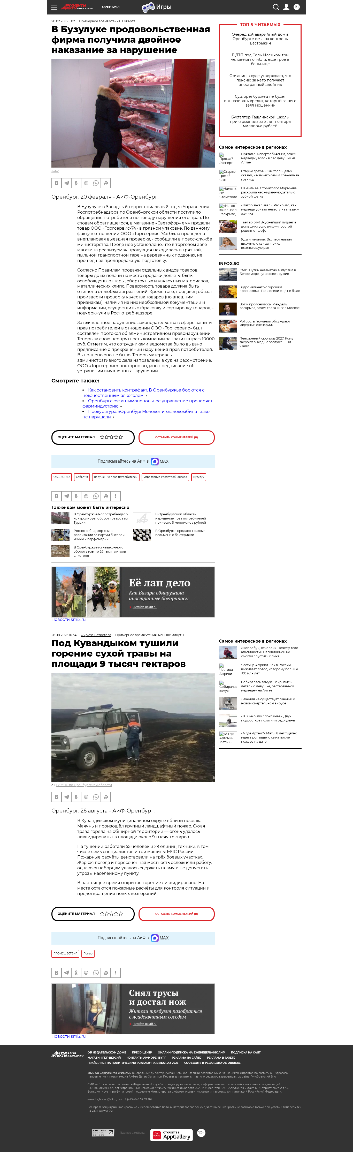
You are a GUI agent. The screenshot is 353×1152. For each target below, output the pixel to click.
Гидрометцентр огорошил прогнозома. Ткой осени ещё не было (270, 289)
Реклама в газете (221, 1057)
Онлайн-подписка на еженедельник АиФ (191, 1052)
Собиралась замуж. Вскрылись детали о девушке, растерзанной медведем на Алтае (267, 686)
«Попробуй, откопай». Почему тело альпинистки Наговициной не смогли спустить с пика (269, 652)
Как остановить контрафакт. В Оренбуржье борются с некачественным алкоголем (143, 393)
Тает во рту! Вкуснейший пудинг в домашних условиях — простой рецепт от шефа (268, 226)
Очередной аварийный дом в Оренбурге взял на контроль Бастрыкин (260, 39)
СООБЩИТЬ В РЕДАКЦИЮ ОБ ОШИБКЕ (212, 1063)
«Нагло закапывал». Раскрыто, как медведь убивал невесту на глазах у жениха (270, 209)
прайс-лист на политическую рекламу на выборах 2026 (133, 1063)
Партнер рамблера (132, 1132)
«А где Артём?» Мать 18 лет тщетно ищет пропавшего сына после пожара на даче (269, 737)
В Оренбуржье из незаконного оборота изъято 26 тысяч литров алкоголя (100, 551)
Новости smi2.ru (68, 619)
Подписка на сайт (245, 1052)
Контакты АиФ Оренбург (146, 1057)
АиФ (55, 171)
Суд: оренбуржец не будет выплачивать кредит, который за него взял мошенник (260, 101)
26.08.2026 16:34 (63, 635)
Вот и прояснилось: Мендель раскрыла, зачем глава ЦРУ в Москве (270, 306)
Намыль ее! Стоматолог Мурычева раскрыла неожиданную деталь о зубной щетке (269, 192)
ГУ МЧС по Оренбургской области (84, 785)
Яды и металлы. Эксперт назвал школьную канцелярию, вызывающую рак (266, 243)
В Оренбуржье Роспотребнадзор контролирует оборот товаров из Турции (101, 518)
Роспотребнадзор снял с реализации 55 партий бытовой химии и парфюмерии (99, 535)
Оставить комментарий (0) (176, 437)
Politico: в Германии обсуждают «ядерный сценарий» (265, 323)
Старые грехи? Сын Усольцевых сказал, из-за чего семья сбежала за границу (270, 175)
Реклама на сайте (186, 1057)
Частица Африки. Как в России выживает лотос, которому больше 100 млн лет (269, 669)
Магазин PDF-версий (104, 1057)
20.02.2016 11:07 (63, 21)
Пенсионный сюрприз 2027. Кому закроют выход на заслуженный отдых (266, 342)
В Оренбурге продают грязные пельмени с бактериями (180, 533)
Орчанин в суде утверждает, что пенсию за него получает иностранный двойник (260, 80)
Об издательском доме (107, 1052)
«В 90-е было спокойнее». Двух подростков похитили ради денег (268, 718)
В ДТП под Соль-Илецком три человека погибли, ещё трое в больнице (260, 59)
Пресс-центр (142, 1052)
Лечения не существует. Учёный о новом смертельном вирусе (268, 701)
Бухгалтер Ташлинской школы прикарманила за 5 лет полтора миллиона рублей (260, 121)
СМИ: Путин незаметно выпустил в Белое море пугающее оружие (268, 272)
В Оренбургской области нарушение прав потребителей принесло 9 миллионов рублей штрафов (169, 520)
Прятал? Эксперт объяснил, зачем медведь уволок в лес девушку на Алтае (268, 158)
